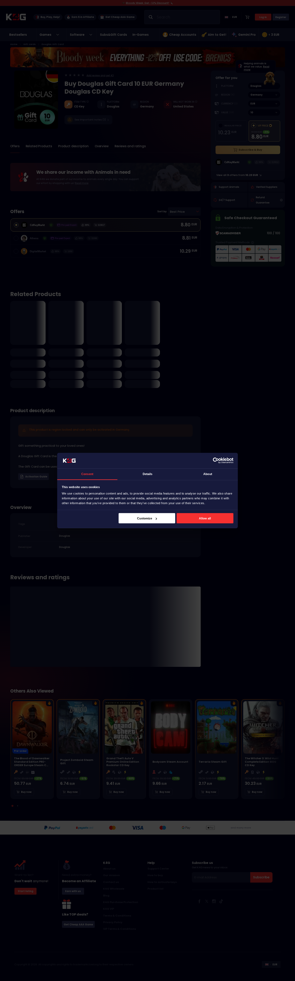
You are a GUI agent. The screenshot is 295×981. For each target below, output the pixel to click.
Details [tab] (148, 473)
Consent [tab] (87, 473)
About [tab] (207, 473)
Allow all (205, 518)
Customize (144, 518)
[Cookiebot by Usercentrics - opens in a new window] (215, 461)
